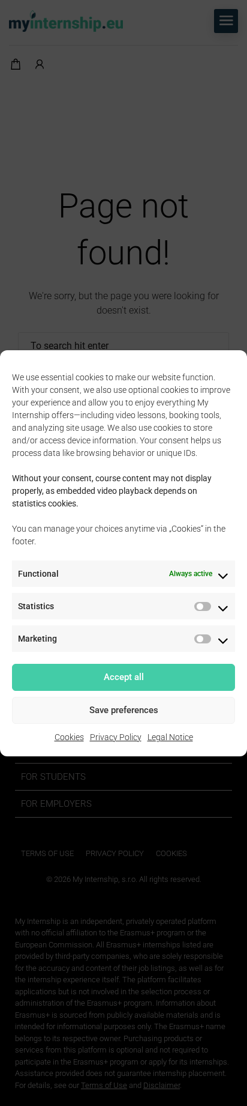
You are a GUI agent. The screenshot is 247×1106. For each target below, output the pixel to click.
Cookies (69, 737)
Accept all (124, 677)
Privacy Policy (115, 737)
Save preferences (123, 710)
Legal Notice (170, 737)
